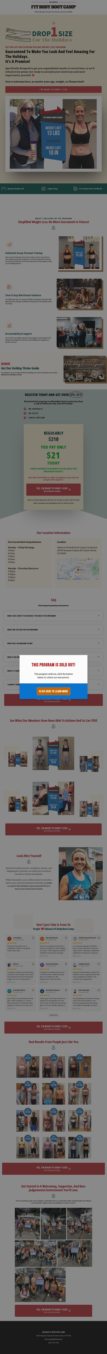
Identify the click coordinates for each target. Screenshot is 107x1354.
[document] (53, 677)
